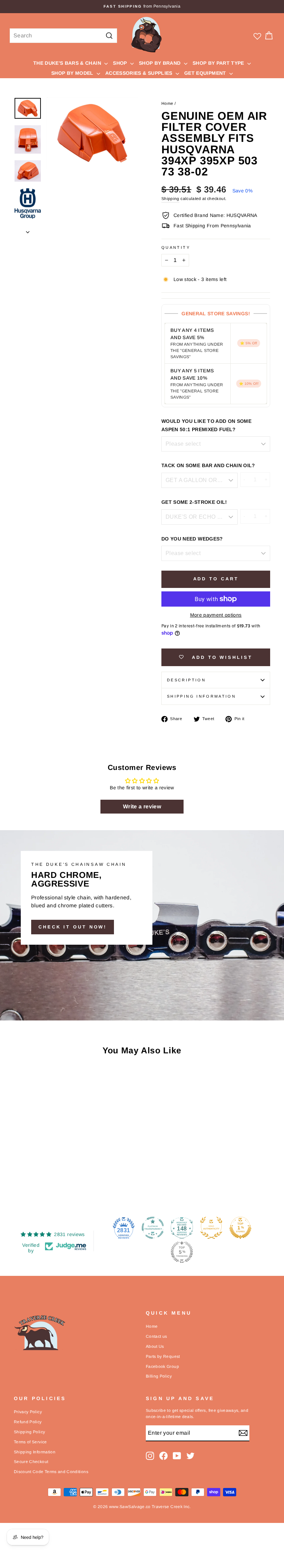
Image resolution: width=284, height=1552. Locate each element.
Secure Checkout (31, 1461)
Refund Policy (28, 1421)
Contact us (156, 1336)
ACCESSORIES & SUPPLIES (139, 73)
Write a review (142, 806)
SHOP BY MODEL (73, 73)
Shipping (170, 198)
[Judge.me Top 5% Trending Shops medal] (182, 1252)
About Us (155, 1346)
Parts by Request (163, 1356)
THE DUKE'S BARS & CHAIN (68, 63)
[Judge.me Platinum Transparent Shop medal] (153, 1228)
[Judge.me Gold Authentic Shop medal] (211, 1228)
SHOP (120, 63)
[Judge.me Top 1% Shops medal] (240, 1228)
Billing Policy (159, 1376)
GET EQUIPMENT (206, 73)
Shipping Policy (29, 1432)
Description (186, 680)
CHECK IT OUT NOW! (72, 926)
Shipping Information (34, 1452)
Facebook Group (162, 1366)
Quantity (175, 247)
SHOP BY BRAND (160, 63)
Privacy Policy (28, 1411)
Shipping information (201, 696)
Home (167, 103)
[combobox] (63, 35)
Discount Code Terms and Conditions (51, 1471)
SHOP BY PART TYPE (219, 63)
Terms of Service (30, 1442)
